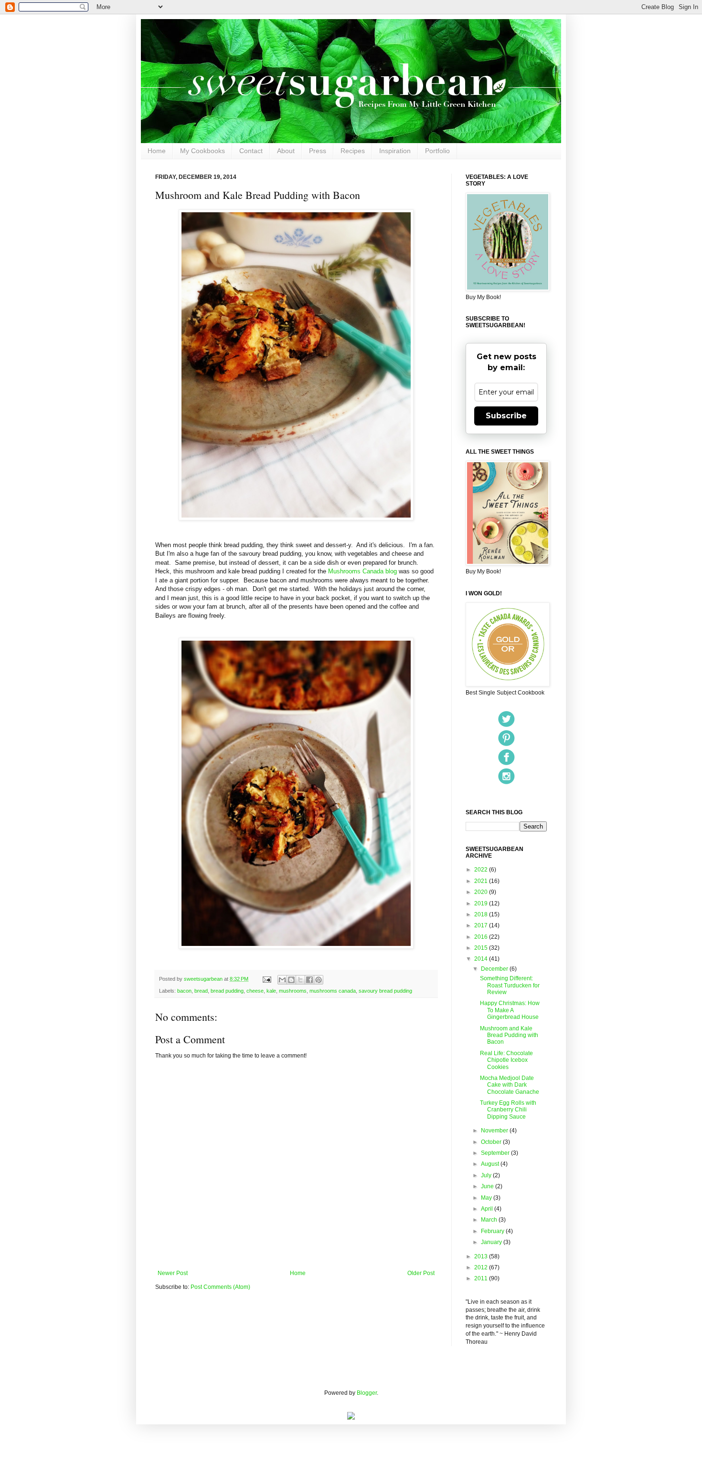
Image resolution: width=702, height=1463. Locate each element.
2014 (481, 958)
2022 (481, 869)
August (490, 1164)
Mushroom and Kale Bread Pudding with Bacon (509, 1035)
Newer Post (173, 1273)
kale (271, 991)
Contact (251, 151)
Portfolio (437, 151)
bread (201, 991)
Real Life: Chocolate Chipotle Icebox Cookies (506, 1060)
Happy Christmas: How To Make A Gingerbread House (510, 1010)
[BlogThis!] (291, 980)
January (492, 1242)
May (487, 1197)
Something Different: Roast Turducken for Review (510, 985)
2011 (481, 1278)
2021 (481, 881)
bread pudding (227, 991)
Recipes (352, 151)
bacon (184, 991)
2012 (481, 1267)
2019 (481, 903)
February (493, 1231)
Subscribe (506, 415)
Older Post (421, 1273)
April (487, 1208)
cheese (255, 991)
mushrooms (293, 991)
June (488, 1186)
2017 (481, 925)
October (492, 1142)
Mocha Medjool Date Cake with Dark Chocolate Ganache (509, 1085)
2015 (481, 947)
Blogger (367, 1393)
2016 (481, 937)
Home (157, 151)
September (496, 1153)
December (495, 968)
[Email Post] (266, 979)
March (490, 1219)
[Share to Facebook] (309, 980)
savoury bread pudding (385, 991)
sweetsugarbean (204, 979)
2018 (481, 914)
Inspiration (395, 151)
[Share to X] (300, 980)
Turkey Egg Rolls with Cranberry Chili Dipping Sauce (508, 1110)
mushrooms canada (332, 991)
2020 (481, 892)
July (487, 1175)
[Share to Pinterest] (318, 980)
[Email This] (282, 980)
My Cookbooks (202, 151)
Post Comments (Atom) (220, 1287)
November (495, 1130)
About (286, 151)
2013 (481, 1256)
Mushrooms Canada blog (362, 571)
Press (317, 151)
